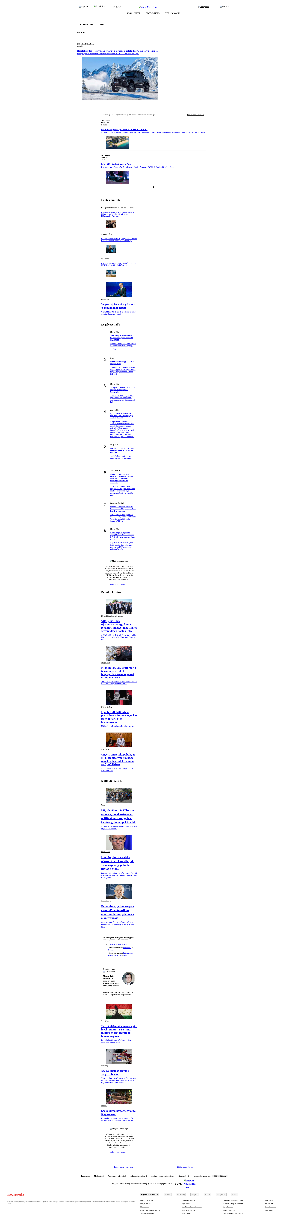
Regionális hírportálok (149, 1194)
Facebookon (127, 948)
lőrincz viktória (106, 707)
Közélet (168, 1194)
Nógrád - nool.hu (228, 1207)
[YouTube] (128, 960)
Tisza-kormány (115, 471)
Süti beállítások (220, 1176)
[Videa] (123, 960)
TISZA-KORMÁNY (172, 13)
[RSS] (132, 960)
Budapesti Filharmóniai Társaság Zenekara (117, 208)
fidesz (112, 358)
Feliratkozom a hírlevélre (195, 115)
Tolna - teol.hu (269, 1200)
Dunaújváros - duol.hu (188, 1200)
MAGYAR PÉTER (153, 13)
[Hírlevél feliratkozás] (106, 960)
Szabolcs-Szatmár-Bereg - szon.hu (233, 1213)
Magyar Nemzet (88, 24)
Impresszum (85, 1176)
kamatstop (104, 1066)
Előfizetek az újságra (185, 1167)
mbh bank (105, 259)
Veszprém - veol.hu (270, 1207)
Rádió (234, 1194)
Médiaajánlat (99, 1176)
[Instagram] (114, 960)
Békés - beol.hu (144, 1207)
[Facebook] (110, 960)
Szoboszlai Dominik (117, 503)
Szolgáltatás (221, 1194)
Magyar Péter (114, 332)
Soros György (106, 901)
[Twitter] (119, 960)
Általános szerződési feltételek (162, 1176)
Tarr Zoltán (105, 1021)
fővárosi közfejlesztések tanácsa (112, 616)
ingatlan (104, 125)
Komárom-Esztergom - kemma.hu (233, 1204)
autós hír (80, 46)
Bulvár (207, 1194)
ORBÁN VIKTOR (133, 13)
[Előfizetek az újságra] (203, 7)
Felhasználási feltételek (138, 1176)
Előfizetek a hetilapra (118, 584)
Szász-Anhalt (105, 852)
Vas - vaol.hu (269, 1204)
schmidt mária (106, 234)
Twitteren (111, 950)
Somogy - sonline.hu (229, 1210)
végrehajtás (105, 299)
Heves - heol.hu (186, 1213)
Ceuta (103, 805)
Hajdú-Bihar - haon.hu (188, 1210)
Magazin (194, 1194)
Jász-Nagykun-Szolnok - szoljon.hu (233, 1200)
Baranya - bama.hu (145, 1204)
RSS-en (126, 955)
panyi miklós (114, 410)
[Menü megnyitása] (225, 7)
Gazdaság (181, 1194)
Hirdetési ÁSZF (184, 1176)
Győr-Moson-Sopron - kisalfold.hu (192, 1207)
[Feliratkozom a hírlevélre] (99, 7)
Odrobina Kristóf (109, 969)
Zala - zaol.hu (269, 1210)
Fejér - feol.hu (186, 1204)
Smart (103, 159)
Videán (110, 955)
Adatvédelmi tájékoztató (117, 1176)
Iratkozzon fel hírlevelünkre (117, 945)
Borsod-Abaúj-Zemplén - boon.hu (150, 1210)
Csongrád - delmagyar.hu (147, 1213)
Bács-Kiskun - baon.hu (146, 1200)
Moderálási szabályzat (202, 1176)
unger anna (105, 749)
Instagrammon (128, 953)
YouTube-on (117, 955)
